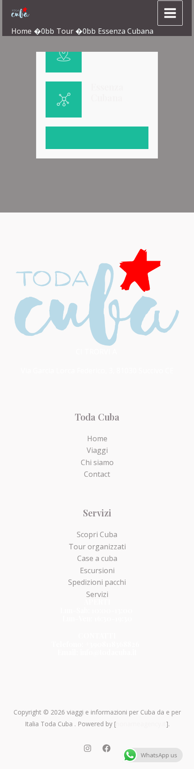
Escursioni (97, 570)
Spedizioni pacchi (97, 582)
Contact (97, 474)
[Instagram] (87, 748)
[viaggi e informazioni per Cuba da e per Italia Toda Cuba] (20, 12)
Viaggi (97, 450)
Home (97, 438)
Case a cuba (97, 558)
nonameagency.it (141, 723)
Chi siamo (97, 462)
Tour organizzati (97, 547)
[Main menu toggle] (170, 13)
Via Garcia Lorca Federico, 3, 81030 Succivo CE (97, 370)
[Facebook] (106, 748)
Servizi (97, 594)
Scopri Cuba (97, 534)
